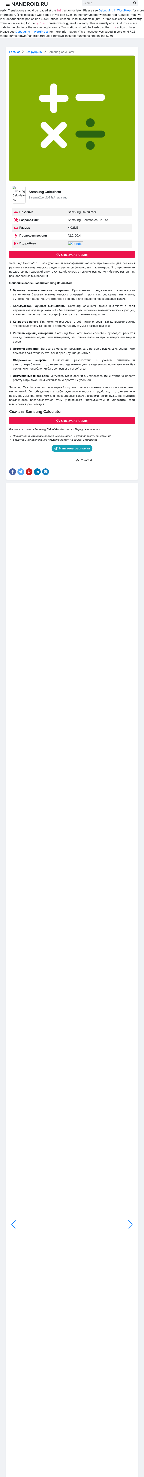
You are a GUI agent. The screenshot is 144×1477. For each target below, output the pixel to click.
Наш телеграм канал (74, 448)
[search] (135, 3)
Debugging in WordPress (115, 10)
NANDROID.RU (29, 4)
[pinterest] (29, 471)
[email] (45, 471)
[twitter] (20, 471)
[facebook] (12, 471)
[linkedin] (37, 471)
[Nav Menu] (8, 4)
